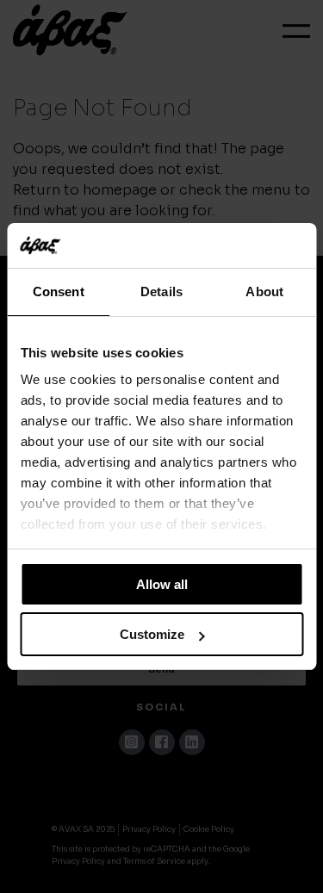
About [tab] (264, 291)
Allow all (162, 584)
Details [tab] (161, 291)
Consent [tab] (58, 291)
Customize (152, 634)
